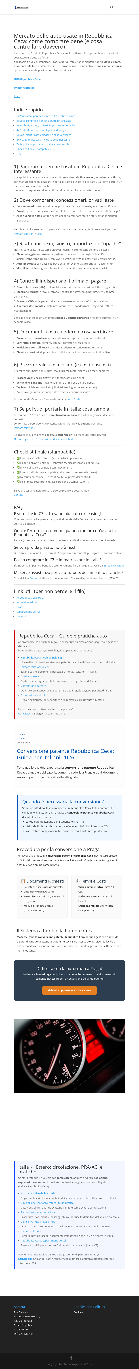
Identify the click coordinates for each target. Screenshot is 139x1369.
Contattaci (24, 713)
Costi (17, 96)
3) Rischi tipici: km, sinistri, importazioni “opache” (46, 125)
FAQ (18, 153)
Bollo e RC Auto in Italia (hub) (38, 1221)
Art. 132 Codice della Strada (38, 1193)
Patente (21, 738)
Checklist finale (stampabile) (33, 149)
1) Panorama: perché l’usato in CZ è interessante (45, 116)
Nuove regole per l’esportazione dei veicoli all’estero (45, 439)
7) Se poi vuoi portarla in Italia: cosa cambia (42, 144)
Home (20, 734)
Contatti (19, 494)
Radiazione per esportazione (38, 1212)
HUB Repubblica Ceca (27, 79)
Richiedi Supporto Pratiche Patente (69, 990)
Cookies (78, 1312)
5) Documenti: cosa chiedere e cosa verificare (43, 135)
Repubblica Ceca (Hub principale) (41, 657)
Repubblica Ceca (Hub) (30, 597)
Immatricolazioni (24, 87)
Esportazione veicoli (28, 611)
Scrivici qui (25, 1259)
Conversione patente (33, 685)
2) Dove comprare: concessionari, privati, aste (43, 120)
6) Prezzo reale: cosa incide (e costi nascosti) (43, 139)
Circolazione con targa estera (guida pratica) (47, 1203)
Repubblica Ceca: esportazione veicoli (44, 1240)
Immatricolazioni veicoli (35, 667)
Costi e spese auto (32, 676)
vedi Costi (74, 399)
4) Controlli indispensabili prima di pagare (42, 130)
